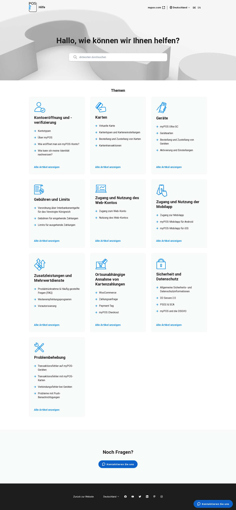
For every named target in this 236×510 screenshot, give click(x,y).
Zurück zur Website (86, 496)
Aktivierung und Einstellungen (176, 150)
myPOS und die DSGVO (173, 311)
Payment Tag (106, 305)
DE (194, 7)
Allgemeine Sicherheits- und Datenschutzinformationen (176, 289)
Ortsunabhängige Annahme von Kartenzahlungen (110, 279)
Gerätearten (166, 133)
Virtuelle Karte (107, 125)
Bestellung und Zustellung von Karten (120, 138)
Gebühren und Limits (52, 199)
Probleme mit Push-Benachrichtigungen (49, 395)
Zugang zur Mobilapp (172, 215)
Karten (101, 117)
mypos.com (154, 7)
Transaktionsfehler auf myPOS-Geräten (55, 367)
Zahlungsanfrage (108, 299)
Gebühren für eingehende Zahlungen (58, 218)
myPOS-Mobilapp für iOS (174, 228)
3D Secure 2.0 (168, 297)
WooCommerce (107, 292)
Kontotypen (44, 130)
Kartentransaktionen (110, 145)
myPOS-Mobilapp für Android (176, 221)
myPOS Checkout (109, 312)
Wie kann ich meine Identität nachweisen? (53, 152)
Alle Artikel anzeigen (49, 167)
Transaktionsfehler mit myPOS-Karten (55, 378)
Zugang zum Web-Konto (112, 211)
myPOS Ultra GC (169, 126)
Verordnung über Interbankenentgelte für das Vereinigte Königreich (58, 209)
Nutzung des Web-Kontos (113, 217)
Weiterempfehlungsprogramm (54, 299)
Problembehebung (50, 357)
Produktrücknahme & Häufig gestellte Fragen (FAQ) (59, 290)
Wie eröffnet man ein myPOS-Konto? (58, 144)
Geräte (162, 118)
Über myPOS (45, 137)
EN (199, 7)
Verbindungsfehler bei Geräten (55, 386)
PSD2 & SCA (167, 304)
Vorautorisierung (47, 305)
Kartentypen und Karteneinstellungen (119, 132)
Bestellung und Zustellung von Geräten (177, 141)
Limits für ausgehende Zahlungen (56, 224)
